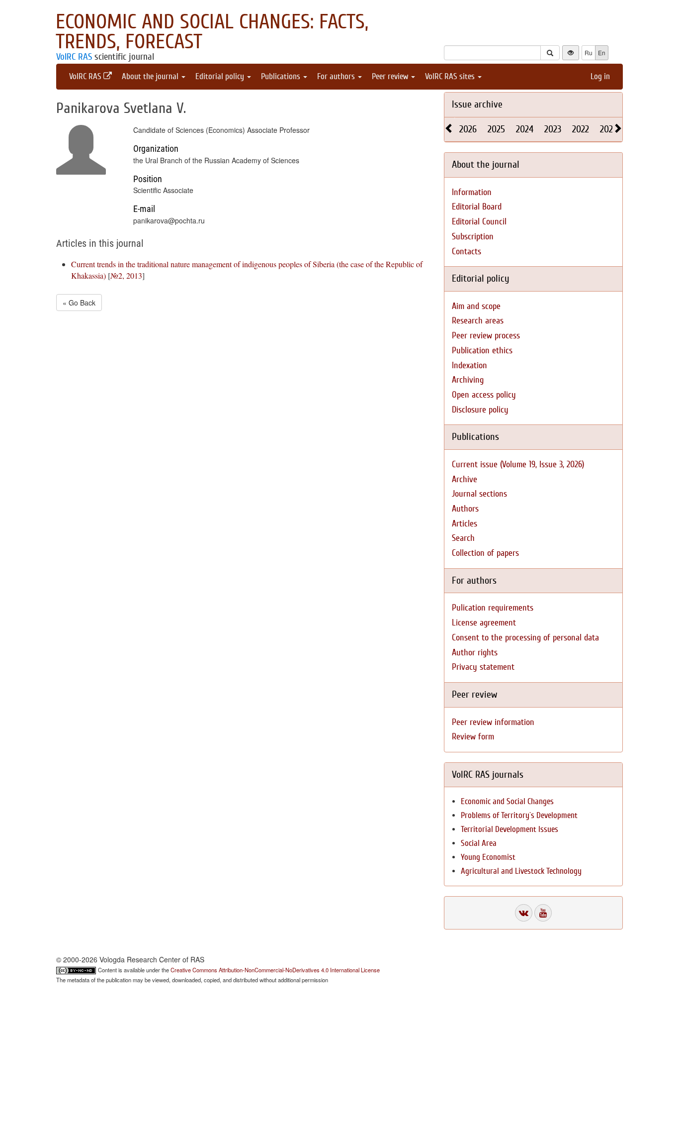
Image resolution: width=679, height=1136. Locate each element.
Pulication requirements (492, 608)
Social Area (479, 843)
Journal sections (479, 494)
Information (472, 192)
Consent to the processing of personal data (525, 637)
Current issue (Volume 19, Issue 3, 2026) (518, 464)
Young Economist (488, 857)
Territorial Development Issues (509, 829)
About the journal (151, 76)
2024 (524, 129)
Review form (473, 736)
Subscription (473, 236)
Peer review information (493, 722)
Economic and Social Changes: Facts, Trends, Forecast (212, 32)
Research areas (478, 320)
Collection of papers (485, 553)
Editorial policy (220, 76)
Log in (600, 76)
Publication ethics (482, 350)
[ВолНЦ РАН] (523, 913)
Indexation (469, 365)
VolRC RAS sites (451, 76)
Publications (281, 76)
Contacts (466, 251)
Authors (465, 509)
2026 (468, 129)
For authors (337, 76)
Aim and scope (476, 306)
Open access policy (484, 395)
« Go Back (79, 303)
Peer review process (486, 335)
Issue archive (477, 104)
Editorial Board (477, 207)
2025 (496, 129)
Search (463, 538)
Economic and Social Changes (507, 801)
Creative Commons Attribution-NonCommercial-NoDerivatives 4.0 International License (275, 970)
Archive (464, 479)
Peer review (391, 76)
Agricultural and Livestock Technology (521, 871)
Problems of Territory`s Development (519, 815)
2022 (580, 129)
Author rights (475, 652)
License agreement (484, 623)
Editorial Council (479, 221)
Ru (589, 52)
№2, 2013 (126, 275)
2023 (552, 129)
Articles (464, 523)
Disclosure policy (480, 410)
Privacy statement (483, 667)
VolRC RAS (74, 56)
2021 (608, 129)
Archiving (468, 380)
